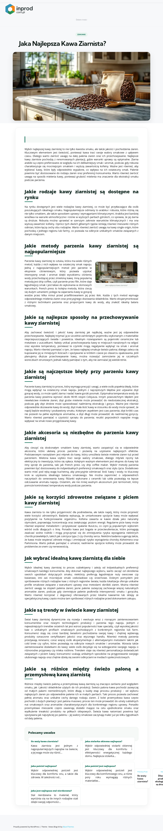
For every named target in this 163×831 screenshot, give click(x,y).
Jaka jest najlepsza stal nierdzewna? (51, 790)
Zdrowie (81, 34)
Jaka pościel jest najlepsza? (100, 766)
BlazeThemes (68, 827)
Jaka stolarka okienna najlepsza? (103, 741)
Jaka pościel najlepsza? (44, 766)
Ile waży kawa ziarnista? (44, 741)
